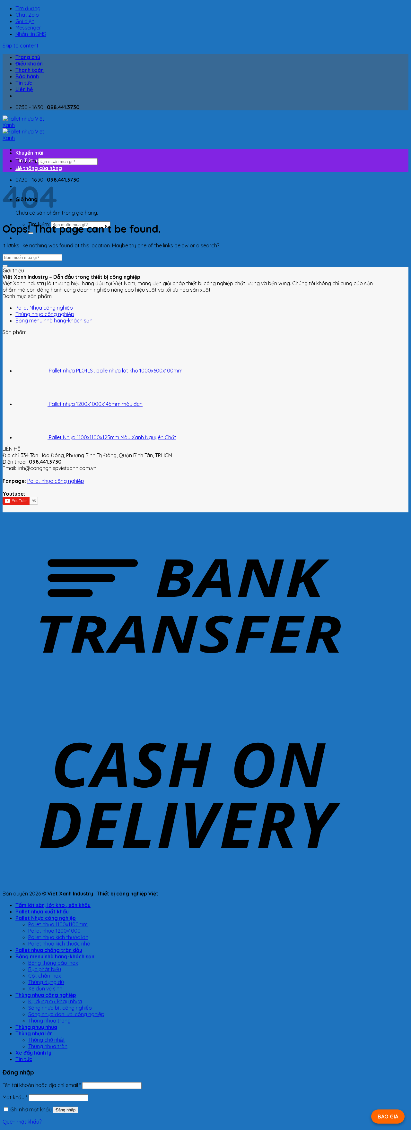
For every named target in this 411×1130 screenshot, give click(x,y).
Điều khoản (29, 63)
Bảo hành (27, 76)
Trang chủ (27, 57)
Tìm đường (27, 8)
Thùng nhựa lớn (34, 1033)
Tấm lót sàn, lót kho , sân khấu (53, 905)
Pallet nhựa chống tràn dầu (48, 950)
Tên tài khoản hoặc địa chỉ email (42, 1085)
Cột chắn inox (44, 975)
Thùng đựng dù (46, 982)
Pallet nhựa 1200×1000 (54, 931)
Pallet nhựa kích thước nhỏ (59, 943)
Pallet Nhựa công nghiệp (44, 307)
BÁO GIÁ (388, 1116)
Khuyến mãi (29, 153)
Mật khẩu (15, 1097)
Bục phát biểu (44, 969)
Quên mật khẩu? (22, 1121)
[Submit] (5, 266)
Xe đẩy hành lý (33, 1052)
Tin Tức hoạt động (37, 160)
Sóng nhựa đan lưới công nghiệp (66, 1014)
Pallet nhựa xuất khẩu (42, 911)
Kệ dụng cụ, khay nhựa (55, 1001)
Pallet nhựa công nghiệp (55, 481)
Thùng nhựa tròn (47, 1046)
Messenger (28, 27)
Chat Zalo (27, 15)
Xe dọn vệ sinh (45, 988)
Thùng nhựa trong (49, 1020)
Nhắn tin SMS (30, 34)
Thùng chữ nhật (46, 1040)
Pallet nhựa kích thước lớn (58, 937)
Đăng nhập (65, 1110)
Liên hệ (24, 89)
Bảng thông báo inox (53, 963)
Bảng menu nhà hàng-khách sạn (53, 320)
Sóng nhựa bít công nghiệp (60, 1008)
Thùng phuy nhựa (36, 1027)
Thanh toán (29, 70)
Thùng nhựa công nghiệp (44, 314)
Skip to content (21, 45)
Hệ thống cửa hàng (38, 168)
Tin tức (23, 83)
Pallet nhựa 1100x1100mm (58, 924)
